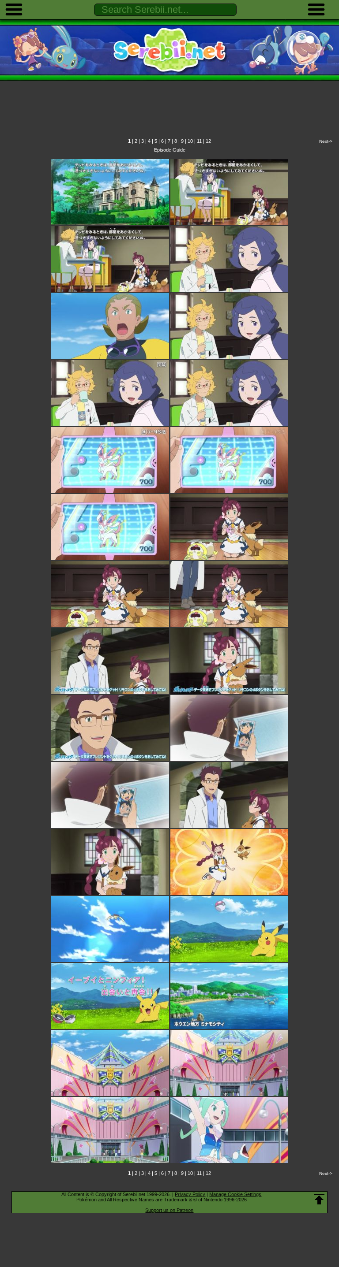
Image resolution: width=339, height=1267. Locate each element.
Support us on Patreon (169, 1210)
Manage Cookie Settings (235, 1194)
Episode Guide (169, 149)
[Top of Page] (319, 1199)
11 (199, 141)
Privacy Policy (190, 1194)
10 (190, 141)
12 (208, 141)
